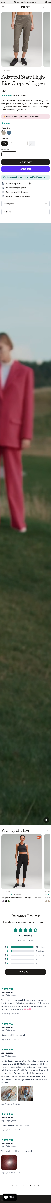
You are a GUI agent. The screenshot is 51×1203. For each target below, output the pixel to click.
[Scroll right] (47, 830)
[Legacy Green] (9, 901)
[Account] (43, 7)
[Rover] (3, 133)
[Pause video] (46, 820)
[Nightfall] (3, 901)
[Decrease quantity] (4, 154)
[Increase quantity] (14, 154)
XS (4, 143)
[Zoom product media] (39, 15)
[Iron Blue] (9, 133)
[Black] (6, 901)
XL (32, 143)
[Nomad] (49, 901)
